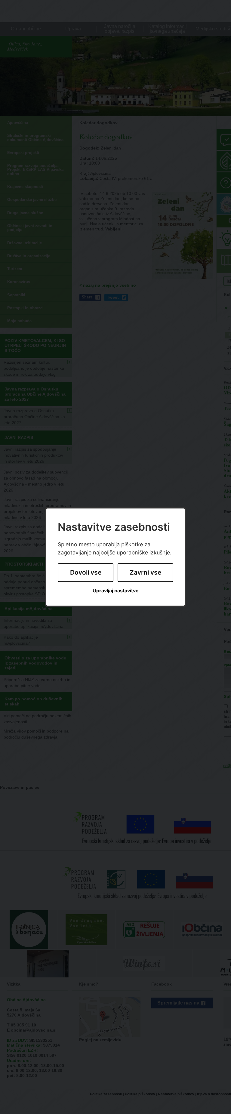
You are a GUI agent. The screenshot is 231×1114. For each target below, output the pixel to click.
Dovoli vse (85, 572)
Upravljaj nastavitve (116, 591)
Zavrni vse (145, 572)
